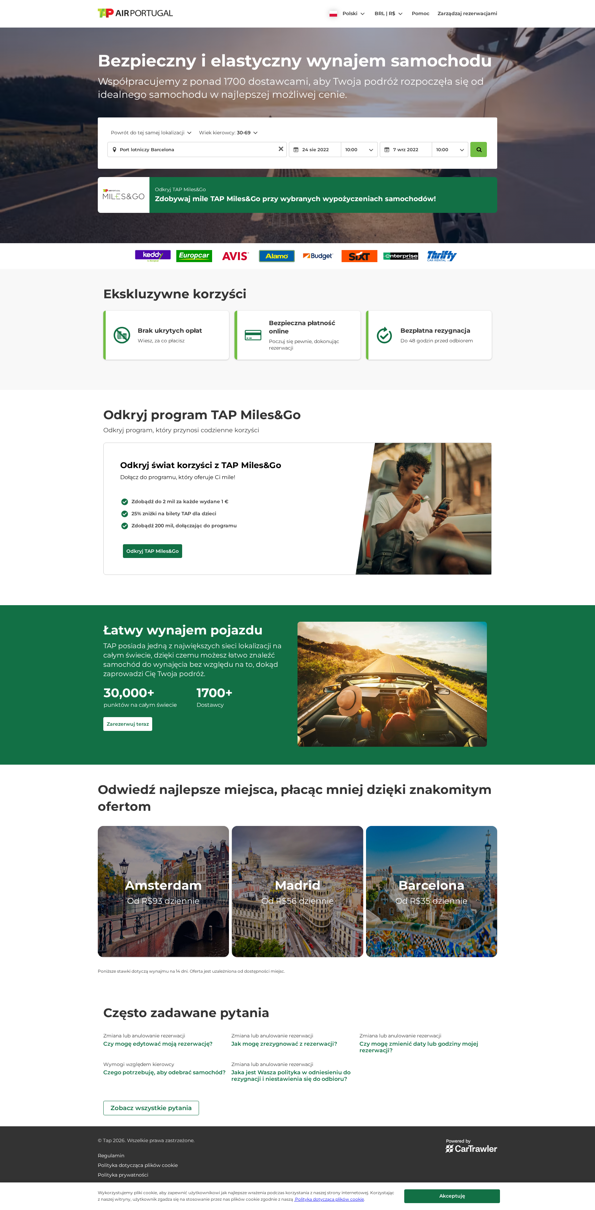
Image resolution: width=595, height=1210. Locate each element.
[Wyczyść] (280, 149)
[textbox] (197, 149)
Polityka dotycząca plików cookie (329, 1199)
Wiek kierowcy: (225, 133)
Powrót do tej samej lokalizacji (148, 133)
